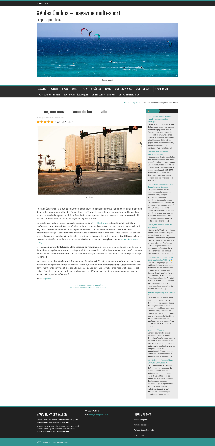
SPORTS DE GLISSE (143, 88)
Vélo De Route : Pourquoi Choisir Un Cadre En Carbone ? (161, 361)
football (54, 88)
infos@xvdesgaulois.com (98, 415)
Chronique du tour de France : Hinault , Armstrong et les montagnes (160, 119)
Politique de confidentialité (144, 430)
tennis (108, 88)
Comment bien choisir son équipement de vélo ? (158, 153)
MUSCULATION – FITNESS (49, 94)
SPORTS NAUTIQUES (123, 88)
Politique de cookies (141, 425)
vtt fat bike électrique (129, 94)
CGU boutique (139, 435)
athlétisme (96, 88)
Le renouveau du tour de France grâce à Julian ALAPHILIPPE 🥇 (160, 258)
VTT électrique (99, 223)
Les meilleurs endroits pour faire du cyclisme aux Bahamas (160, 185)
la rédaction (47, 118)
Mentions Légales (141, 419)
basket (75, 88)
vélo (84, 88)
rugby (65, 88)
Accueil (42, 88)
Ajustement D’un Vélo (156, 330)
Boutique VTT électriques (76, 94)
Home (126, 102)
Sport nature (161, 88)
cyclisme (136, 102)
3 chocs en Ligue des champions (89, 285)
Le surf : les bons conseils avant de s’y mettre (89, 287)
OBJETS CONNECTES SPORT (103, 94)
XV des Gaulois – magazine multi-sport (78, 12)
